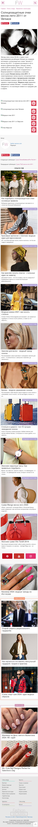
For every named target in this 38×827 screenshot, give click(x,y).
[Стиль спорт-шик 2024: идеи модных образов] (19, 680)
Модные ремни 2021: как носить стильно (15, 313)
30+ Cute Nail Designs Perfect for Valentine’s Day (16, 769)
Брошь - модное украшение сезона (16, 390)
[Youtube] (19, 556)
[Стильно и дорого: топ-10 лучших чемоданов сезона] (19, 412)
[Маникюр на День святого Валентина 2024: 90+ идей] (19, 721)
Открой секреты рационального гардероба (16, 629)
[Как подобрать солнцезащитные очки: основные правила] (19, 184)
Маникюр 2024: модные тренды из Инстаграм (16, 593)
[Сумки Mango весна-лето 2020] (19, 490)
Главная (3, 8)
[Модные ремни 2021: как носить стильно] (19, 297)
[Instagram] (31, 556)
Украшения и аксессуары (23, 8)
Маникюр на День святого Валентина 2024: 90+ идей (18, 736)
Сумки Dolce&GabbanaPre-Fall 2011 (26, 160)
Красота (21, 780)
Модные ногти (32, 565)
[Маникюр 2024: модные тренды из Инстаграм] (19, 577)
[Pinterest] (7, 556)
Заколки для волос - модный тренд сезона (16, 352)
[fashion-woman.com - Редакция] (5, 144)
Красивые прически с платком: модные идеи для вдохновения (18, 237)
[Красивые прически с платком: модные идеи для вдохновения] (19, 221)
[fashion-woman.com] (19, 2)
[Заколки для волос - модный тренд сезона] (19, 336)
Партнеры (30, 817)
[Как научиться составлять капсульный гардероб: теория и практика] (19, 647)
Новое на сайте (19, 705)
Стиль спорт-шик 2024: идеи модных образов (18, 695)
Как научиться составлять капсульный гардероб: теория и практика (19, 662)
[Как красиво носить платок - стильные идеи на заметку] (19, 258)
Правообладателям (21, 817)
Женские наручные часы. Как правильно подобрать (14, 467)
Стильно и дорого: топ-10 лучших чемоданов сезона (16, 428)
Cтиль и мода (11, 8)
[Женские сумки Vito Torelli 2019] (19, 527)
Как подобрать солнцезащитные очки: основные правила (18, 199)
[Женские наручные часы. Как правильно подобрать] (19, 451)
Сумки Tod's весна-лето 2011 (24, 164)
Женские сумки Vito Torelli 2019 (15, 541)
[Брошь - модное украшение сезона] (19, 375)
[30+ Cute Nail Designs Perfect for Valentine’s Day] (19, 754)
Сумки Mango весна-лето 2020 (14, 505)
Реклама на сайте (10, 817)
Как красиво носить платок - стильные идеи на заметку (18, 274)
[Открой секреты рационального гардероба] (19, 614)
